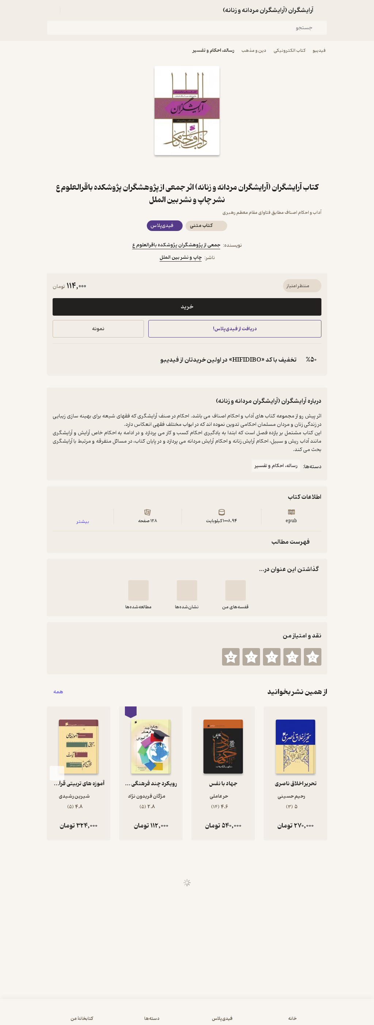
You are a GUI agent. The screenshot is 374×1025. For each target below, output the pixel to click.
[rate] (312, 657)
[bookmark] (204, 168)
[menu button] (51, 10)
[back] (323, 10)
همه (58, 692)
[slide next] (57, 773)
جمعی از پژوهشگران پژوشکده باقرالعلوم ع (176, 245)
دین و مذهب (253, 50)
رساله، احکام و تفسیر (213, 50)
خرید (187, 307)
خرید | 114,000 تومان (95, 1015)
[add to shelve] (235, 590)
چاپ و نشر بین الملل (181, 257)
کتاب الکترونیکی (289, 50)
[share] (169, 168)
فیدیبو (319, 50)
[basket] (69, 10)
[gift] (187, 168)
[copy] (60, 359)
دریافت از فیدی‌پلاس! (235, 329)
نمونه (98, 329)
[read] (138, 590)
